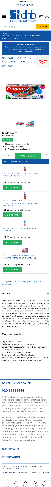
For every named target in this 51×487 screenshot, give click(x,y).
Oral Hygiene (35, 281)
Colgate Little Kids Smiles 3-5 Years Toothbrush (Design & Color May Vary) (21, 203)
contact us (32, 49)
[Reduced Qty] (4, 156)
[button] (30, 124)
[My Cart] (41, 16)
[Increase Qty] (12, 156)
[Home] (25, 482)
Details (6, 293)
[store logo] (23, 16)
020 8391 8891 (25, 5)
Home (4, 33)
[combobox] (19, 26)
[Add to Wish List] (47, 155)
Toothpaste (7, 284)
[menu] (4, 16)
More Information (13, 334)
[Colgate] (42, 61)
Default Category (20, 281)
